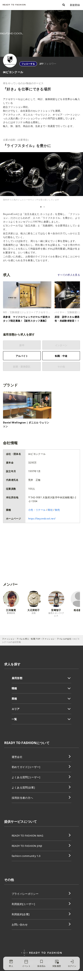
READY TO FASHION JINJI (27, 846)
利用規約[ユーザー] (23, 904)
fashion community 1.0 (26, 856)
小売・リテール (37, 510)
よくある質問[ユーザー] (26, 777)
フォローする (28, 63)
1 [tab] (41, 207)
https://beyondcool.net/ (41, 518)
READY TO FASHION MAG (27, 835)
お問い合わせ (20, 924)
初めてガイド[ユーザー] (26, 767)
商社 (50, 510)
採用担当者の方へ (22, 798)
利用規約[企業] (21, 914)
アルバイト (22, 356)
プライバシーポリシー (25, 894)
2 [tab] (44, 207)
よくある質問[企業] (23, 787)
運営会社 (17, 757)
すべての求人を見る (69, 275)
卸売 (57, 510)
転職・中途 (61, 356)
